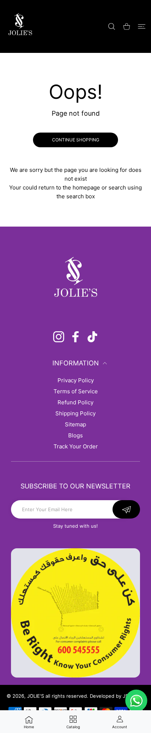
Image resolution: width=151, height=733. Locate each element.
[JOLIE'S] (20, 26)
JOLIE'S (35, 696)
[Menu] (141, 26)
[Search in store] (111, 26)
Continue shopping (75, 139)
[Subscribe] (126, 509)
